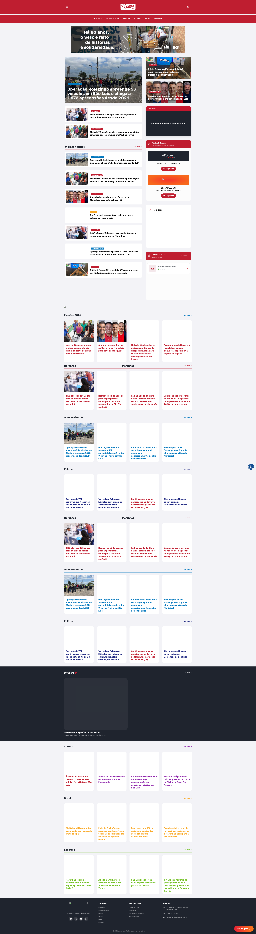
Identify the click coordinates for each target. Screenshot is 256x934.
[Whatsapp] (86, 919)
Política (126, 19)
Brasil (147, 19)
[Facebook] (71, 919)
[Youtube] (81, 919)
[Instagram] (76, 919)
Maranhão (98, 19)
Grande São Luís (112, 19)
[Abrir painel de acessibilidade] (251, 467)
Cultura (137, 19)
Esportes (158, 19)
